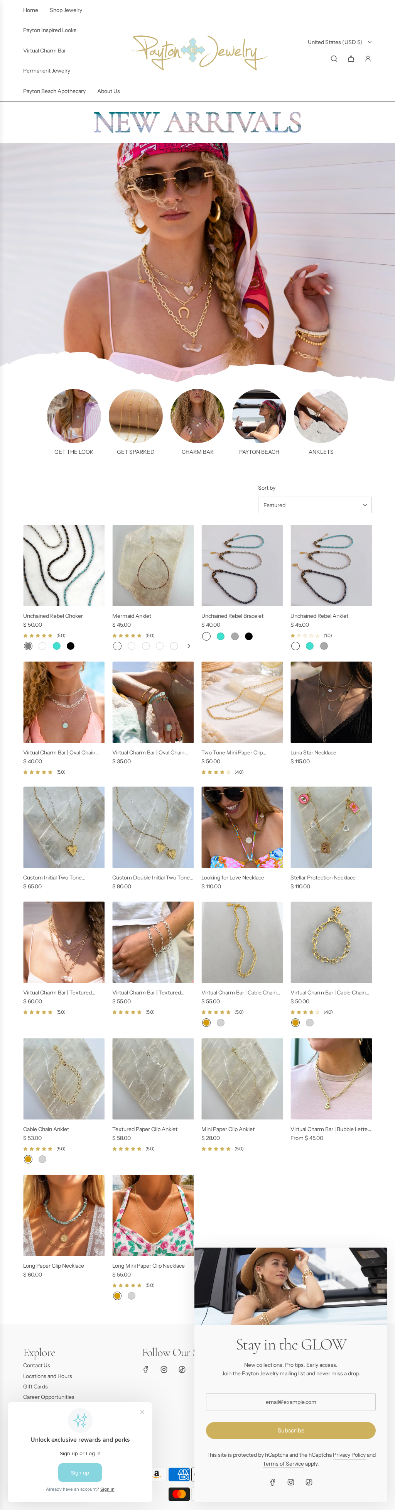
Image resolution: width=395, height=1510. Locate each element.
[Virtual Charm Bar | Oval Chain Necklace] (64, 702)
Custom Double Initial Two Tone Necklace (151, 878)
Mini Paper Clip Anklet (228, 1129)
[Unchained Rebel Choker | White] (42, 646)
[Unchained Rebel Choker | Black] (70, 646)
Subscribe (291, 1430)
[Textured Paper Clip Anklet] (153, 1078)
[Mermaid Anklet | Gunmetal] (131, 646)
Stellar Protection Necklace (323, 877)
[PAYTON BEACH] (259, 416)
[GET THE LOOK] (74, 416)
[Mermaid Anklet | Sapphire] (146, 646)
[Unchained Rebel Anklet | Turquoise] (310, 646)
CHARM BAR (198, 451)
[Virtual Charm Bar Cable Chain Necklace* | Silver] (221, 1022)
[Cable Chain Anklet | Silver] (42, 1159)
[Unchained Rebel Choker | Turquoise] (57, 646)
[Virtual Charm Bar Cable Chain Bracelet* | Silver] (310, 1022)
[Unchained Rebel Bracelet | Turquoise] (221, 636)
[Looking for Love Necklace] (242, 827)
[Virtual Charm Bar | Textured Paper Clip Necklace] (64, 942)
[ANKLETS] (321, 416)
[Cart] (351, 58)
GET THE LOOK (74, 451)
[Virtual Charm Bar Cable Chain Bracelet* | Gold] (295, 1022)
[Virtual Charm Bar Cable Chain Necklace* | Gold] (206, 1022)
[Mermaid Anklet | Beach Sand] (160, 646)
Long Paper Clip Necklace (53, 1265)
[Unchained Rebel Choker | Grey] (28, 646)
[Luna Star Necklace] (331, 702)
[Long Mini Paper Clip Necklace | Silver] (131, 1296)
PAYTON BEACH (259, 451)
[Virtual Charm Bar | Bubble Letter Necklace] (331, 1078)
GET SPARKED (136, 451)
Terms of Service (283, 1463)
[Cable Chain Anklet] (64, 1078)
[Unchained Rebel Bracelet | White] (206, 636)
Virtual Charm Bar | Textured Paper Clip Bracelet (146, 993)
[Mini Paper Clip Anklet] (242, 1078)
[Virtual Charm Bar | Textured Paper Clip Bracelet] (153, 942)
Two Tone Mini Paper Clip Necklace (232, 753)
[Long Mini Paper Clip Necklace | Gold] (117, 1296)
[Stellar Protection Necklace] (331, 827)
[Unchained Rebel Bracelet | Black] (249, 636)
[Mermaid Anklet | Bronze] (117, 646)
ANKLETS (321, 451)
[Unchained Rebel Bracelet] (242, 565)
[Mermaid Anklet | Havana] (174, 646)
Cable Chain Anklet (46, 1129)
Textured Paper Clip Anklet (144, 1129)
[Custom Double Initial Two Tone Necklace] (153, 827)
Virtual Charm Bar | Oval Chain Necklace (59, 753)
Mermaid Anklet (131, 615)
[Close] (373, 1261)
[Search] (334, 58)
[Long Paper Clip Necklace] (64, 1215)
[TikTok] (182, 1369)
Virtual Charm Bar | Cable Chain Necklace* (239, 993)
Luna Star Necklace (313, 752)
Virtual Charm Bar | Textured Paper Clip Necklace (57, 993)
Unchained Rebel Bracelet (232, 615)
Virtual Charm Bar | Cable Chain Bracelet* (328, 993)
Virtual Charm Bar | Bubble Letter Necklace (330, 1129)
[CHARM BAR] (197, 416)
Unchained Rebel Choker (53, 615)
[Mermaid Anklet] (153, 565)
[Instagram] (163, 1369)
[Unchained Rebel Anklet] (331, 565)
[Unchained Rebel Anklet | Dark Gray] (324, 646)
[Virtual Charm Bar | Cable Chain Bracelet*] (331, 942)
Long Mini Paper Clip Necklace (148, 1265)
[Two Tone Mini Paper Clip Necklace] (242, 702)
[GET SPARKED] (136, 416)
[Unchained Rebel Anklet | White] (295, 646)
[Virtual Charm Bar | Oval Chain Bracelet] (153, 702)
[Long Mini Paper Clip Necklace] (153, 1215)
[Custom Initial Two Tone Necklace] (64, 827)
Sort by (266, 487)
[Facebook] (145, 1369)
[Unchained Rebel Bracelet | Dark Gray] (235, 636)
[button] (189, 646)
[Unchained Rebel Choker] (64, 565)
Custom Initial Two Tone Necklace (52, 878)
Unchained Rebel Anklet (319, 615)
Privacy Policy (349, 1454)
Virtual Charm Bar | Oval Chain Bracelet (148, 753)
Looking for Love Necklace (232, 877)
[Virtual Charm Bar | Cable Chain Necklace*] (242, 942)
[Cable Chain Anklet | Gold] (28, 1159)
